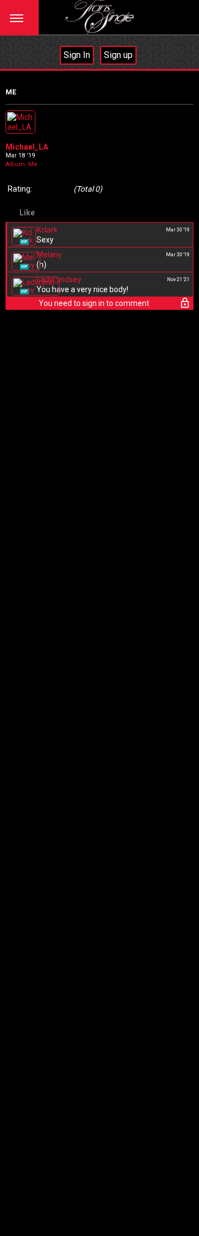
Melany (49, 254)
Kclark (46, 229)
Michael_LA (27, 146)
